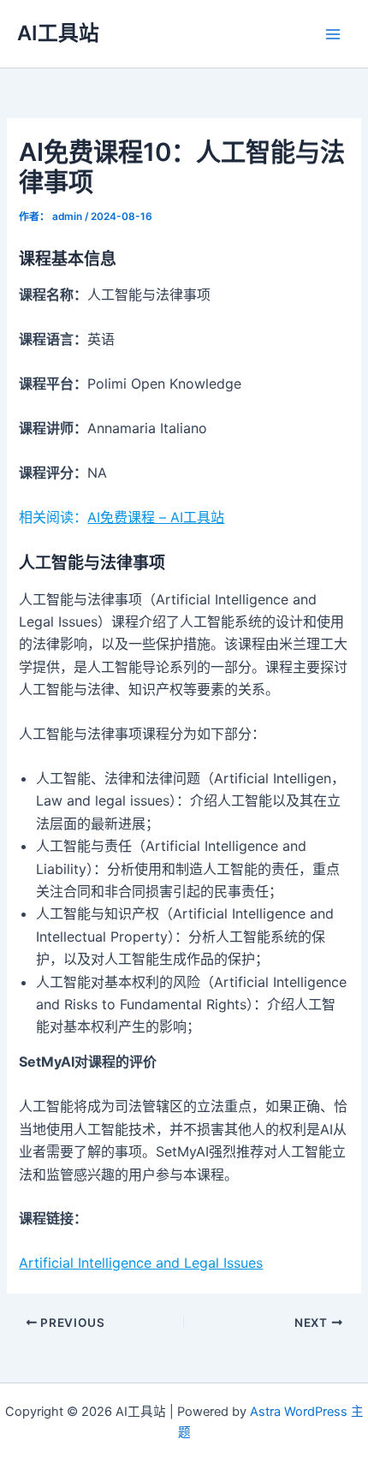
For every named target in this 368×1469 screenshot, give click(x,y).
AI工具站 (58, 33)
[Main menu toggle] (333, 34)
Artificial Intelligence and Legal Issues (141, 1262)
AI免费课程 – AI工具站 (155, 517)
